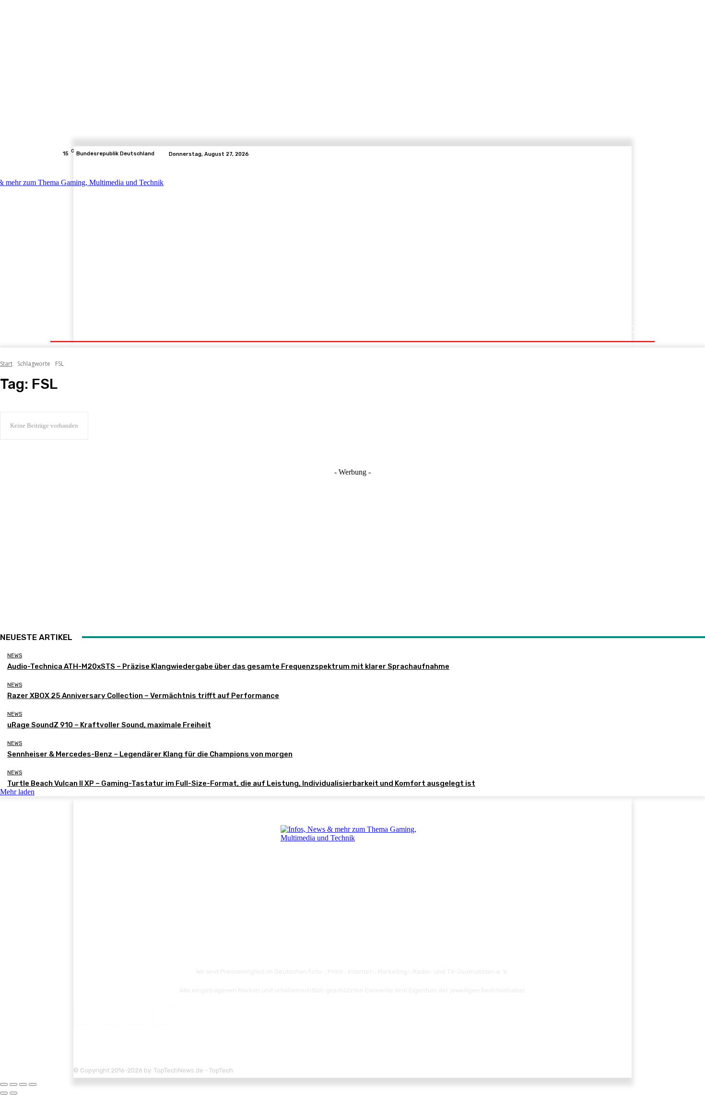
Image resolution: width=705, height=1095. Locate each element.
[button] (632, 329)
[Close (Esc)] (4, 1084)
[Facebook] (603, 154)
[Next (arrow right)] (13, 1093)
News (14, 655)
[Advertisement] (436, 241)
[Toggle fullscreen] (23, 1084)
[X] (626, 154)
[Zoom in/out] (32, 1084)
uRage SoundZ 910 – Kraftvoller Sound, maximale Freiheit (109, 725)
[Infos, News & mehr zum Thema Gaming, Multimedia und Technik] (157, 239)
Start (6, 364)
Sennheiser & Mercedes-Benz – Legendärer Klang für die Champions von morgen (150, 754)
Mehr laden (17, 792)
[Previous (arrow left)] (4, 1093)
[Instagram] (614, 154)
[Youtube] (637, 154)
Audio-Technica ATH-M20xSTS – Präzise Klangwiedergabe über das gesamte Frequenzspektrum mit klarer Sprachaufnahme (228, 666)
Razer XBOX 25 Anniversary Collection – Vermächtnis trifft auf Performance (143, 695)
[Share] (13, 1084)
